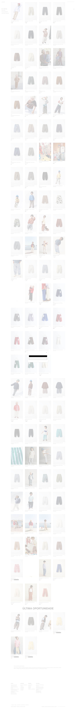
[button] (38, 356)
